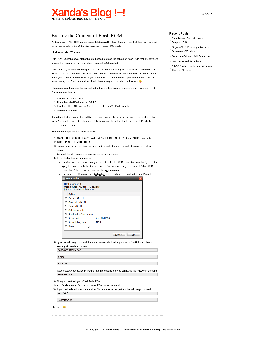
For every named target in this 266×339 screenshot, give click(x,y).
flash (135, 42)
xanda (91, 42)
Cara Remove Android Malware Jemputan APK (188, 40)
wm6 (73, 46)
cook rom (128, 42)
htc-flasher (99, 174)
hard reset (142, 42)
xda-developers (101, 46)
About (207, 14)
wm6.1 (79, 46)
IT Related (111, 42)
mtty (107, 170)
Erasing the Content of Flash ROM (87, 35)
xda (91, 46)
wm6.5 (86, 46)
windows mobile (63, 46)
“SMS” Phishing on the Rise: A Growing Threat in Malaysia (192, 68)
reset (154, 42)
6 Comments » (116, 46)
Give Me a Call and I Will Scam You (191, 56)
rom (53, 46)
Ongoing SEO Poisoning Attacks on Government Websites (190, 49)
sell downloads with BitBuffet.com (141, 330)
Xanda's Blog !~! (88, 12)
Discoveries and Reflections (186, 61)
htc (150, 42)
